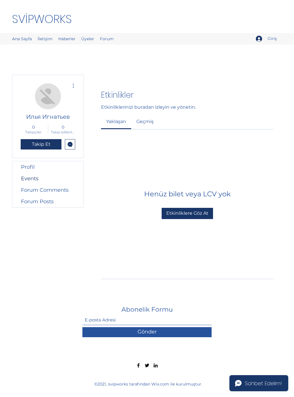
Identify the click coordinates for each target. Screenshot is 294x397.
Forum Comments (45, 190)
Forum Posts (37, 201)
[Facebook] (138, 365)
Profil (28, 167)
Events (29, 178)
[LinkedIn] (155, 365)
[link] (116, 121)
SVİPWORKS (42, 19)
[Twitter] (147, 365)
